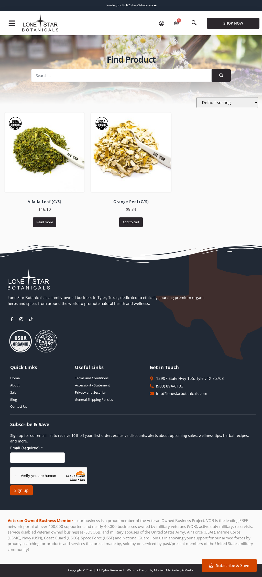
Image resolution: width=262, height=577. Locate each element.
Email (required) (26, 448)
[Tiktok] (31, 319)
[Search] (221, 75)
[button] (11, 23)
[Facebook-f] (12, 319)
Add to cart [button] (131, 222)
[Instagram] (21, 319)
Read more (44, 222)
